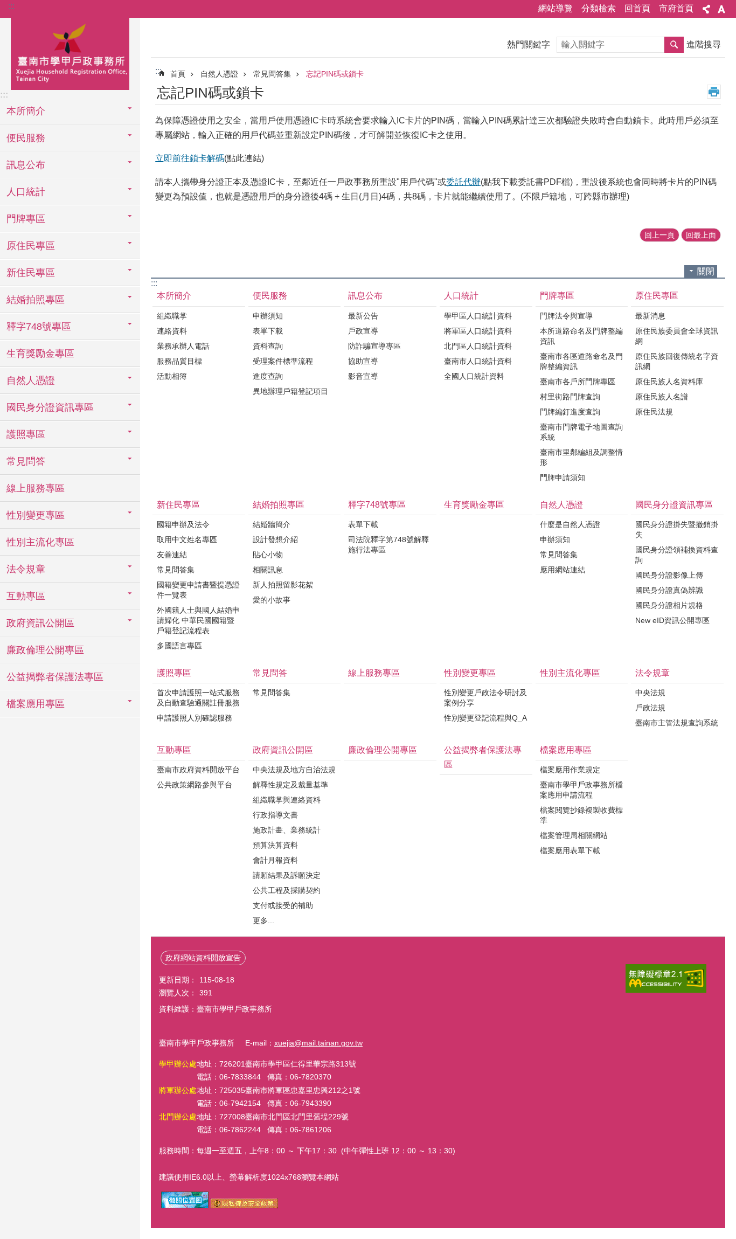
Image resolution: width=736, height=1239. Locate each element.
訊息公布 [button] (25, 165)
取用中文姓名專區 (187, 539)
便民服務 (270, 295)
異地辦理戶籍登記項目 (290, 391)
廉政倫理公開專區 (45, 650)
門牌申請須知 (562, 477)
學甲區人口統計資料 (478, 316)
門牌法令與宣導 (566, 316)
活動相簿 (172, 376)
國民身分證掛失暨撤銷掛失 (676, 529)
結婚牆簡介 (271, 524)
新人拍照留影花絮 (283, 584)
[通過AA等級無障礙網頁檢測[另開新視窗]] (666, 978)
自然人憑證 (219, 74)
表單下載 (268, 331)
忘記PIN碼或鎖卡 (335, 74)
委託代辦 (463, 181)
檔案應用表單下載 (570, 850)
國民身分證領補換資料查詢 (676, 554)
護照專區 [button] (25, 434)
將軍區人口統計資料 (478, 331)
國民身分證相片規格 (669, 605)
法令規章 (652, 672)
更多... (263, 920)
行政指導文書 (275, 815)
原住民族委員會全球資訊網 (676, 336)
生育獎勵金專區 (40, 353)
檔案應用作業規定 (570, 769)
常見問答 (270, 672)
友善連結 (172, 554)
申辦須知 (268, 316)
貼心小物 (268, 554)
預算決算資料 (275, 845)
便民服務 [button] (25, 138)
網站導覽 (555, 8)
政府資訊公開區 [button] (40, 623)
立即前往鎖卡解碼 (189, 158)
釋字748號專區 (377, 504)
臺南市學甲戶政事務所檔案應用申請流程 (581, 789)
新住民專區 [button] (30, 272)
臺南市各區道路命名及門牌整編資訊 (581, 361)
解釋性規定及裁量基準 (290, 784)
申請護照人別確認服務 (194, 718)
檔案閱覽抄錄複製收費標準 (581, 815)
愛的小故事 (271, 600)
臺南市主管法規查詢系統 (676, 722)
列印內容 (714, 92)
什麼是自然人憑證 (570, 524)
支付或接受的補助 (283, 905)
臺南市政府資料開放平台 (198, 769)
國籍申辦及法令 (183, 524)
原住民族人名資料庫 (669, 381)
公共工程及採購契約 (287, 890)
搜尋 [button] (674, 45)
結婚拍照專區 (278, 504)
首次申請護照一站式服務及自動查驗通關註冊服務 (198, 697)
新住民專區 (178, 504)
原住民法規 (654, 411)
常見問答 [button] (25, 461)
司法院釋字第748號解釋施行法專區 (388, 544)
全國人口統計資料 (474, 376)
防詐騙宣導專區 (374, 346)
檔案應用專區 (566, 750)
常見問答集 (272, 74)
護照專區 (174, 672)
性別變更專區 (470, 672)
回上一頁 (659, 235)
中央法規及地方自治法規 (294, 769)
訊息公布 (365, 295)
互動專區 (174, 750)
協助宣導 (363, 361)
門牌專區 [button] (25, 218)
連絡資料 (172, 331)
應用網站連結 (562, 569)
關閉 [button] (705, 271)
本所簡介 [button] (25, 111)
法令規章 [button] (25, 569)
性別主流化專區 (40, 542)
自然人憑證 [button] (30, 380)
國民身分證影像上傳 (669, 575)
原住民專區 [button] (30, 245)
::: (11, 6)
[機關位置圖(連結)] (185, 1205)
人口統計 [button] (25, 191)
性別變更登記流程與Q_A (485, 718)
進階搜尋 (703, 44)
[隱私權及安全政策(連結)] (244, 1205)
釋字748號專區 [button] (38, 326)
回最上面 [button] (701, 235)
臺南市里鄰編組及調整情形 (581, 457)
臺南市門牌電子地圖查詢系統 (581, 432)
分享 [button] (706, 9)
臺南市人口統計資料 (478, 361)
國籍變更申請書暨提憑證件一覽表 (198, 589)
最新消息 (650, 316)
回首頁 (637, 8)
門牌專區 (557, 295)
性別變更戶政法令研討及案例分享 (485, 697)
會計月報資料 (275, 860)
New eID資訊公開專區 (672, 620)
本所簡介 (174, 295)
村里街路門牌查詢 (570, 396)
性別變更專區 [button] (35, 515)
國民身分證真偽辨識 (669, 590)
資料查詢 (268, 346)
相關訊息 (268, 569)
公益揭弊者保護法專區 (54, 677)
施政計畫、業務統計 (287, 830)
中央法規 (650, 692)
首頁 (177, 74)
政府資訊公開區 (283, 750)
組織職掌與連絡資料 (287, 799)
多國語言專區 (179, 645)
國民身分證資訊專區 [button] (50, 407)
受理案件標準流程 (283, 361)
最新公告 (363, 316)
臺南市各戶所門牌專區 (577, 381)
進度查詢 (268, 376)
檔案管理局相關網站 (574, 835)
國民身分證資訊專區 (674, 504)
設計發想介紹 (275, 539)
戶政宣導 (363, 331)
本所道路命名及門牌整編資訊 (581, 336)
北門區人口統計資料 (478, 346)
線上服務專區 (35, 488)
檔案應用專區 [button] (35, 703)
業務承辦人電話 (183, 346)
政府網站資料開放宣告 (203, 957)
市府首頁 (676, 8)
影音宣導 (363, 376)
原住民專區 (656, 295)
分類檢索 (598, 8)
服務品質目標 (179, 361)
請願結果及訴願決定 (287, 875)
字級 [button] (721, 9)
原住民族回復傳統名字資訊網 (676, 361)
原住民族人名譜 (661, 396)
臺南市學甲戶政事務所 (70, 52)
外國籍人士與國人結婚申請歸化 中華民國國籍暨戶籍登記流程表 (198, 620)
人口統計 (461, 295)
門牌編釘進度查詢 (570, 411)
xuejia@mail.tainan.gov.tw (318, 1043)
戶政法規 (650, 707)
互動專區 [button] (25, 596)
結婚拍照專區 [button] (35, 299)
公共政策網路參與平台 (194, 784)
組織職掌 (172, 316)
